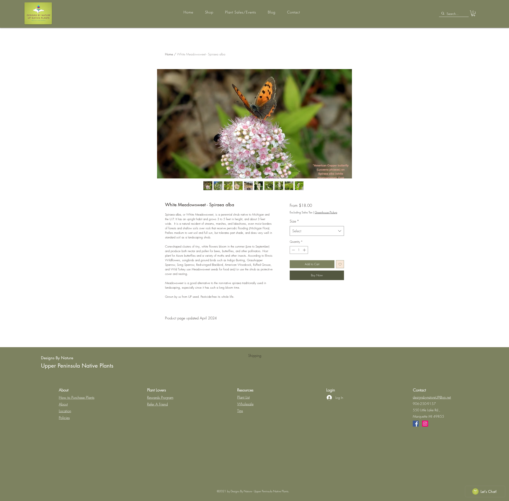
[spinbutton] (298, 250)
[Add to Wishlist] (340, 264)
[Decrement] (293, 250)
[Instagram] (425, 424)
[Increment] (304, 250)
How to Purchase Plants (76, 397)
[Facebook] (416, 424)
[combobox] (317, 231)
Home (169, 54)
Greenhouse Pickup (326, 212)
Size (294, 221)
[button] (473, 13)
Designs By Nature (57, 357)
